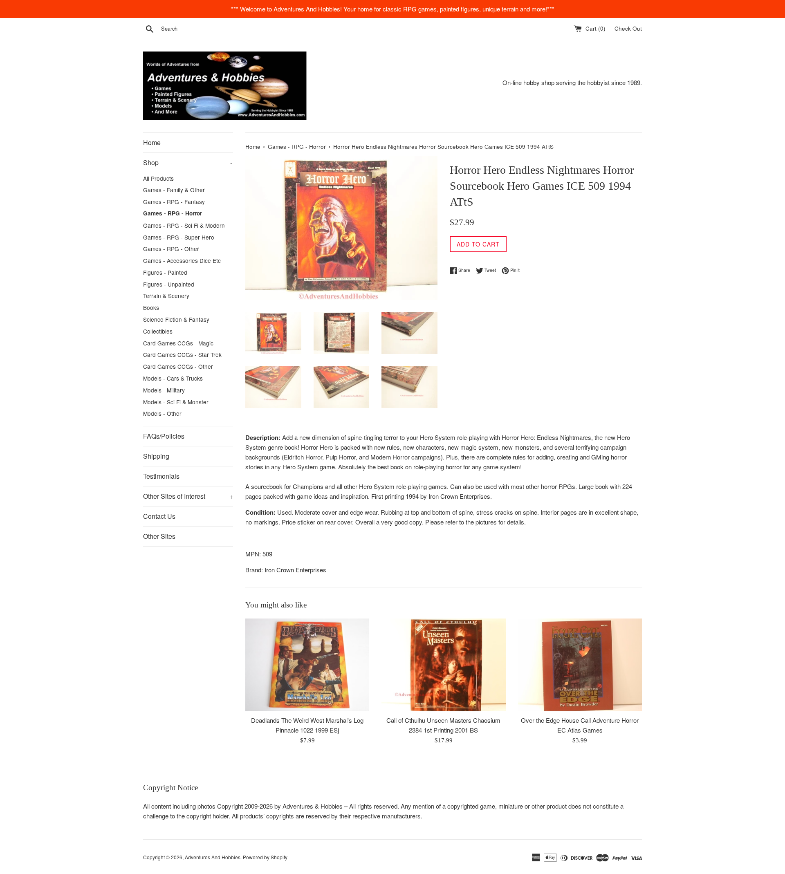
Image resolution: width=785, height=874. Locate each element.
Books (151, 307)
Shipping (156, 456)
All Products (158, 178)
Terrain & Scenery (166, 295)
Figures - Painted (165, 272)
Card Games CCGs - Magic (178, 343)
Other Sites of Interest (188, 496)
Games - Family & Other (174, 190)
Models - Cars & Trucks (173, 378)
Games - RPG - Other (171, 248)
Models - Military (164, 390)
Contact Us (159, 516)
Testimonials (161, 476)
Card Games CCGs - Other (178, 366)
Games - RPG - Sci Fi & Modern (184, 225)
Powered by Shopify (265, 857)
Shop (187, 162)
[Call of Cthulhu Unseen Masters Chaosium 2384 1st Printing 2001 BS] (443, 665)
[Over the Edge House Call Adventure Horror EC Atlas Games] (580, 665)
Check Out (628, 28)
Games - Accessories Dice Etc (182, 260)
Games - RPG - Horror (172, 213)
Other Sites (159, 536)
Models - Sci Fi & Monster (176, 402)
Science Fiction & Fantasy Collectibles (176, 325)
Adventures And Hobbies (212, 857)
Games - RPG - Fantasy (174, 201)
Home (152, 142)
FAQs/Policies (163, 436)
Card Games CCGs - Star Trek (182, 354)
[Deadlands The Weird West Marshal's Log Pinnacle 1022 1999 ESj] (307, 665)
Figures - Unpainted (168, 284)
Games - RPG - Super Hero (178, 237)
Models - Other (162, 413)
